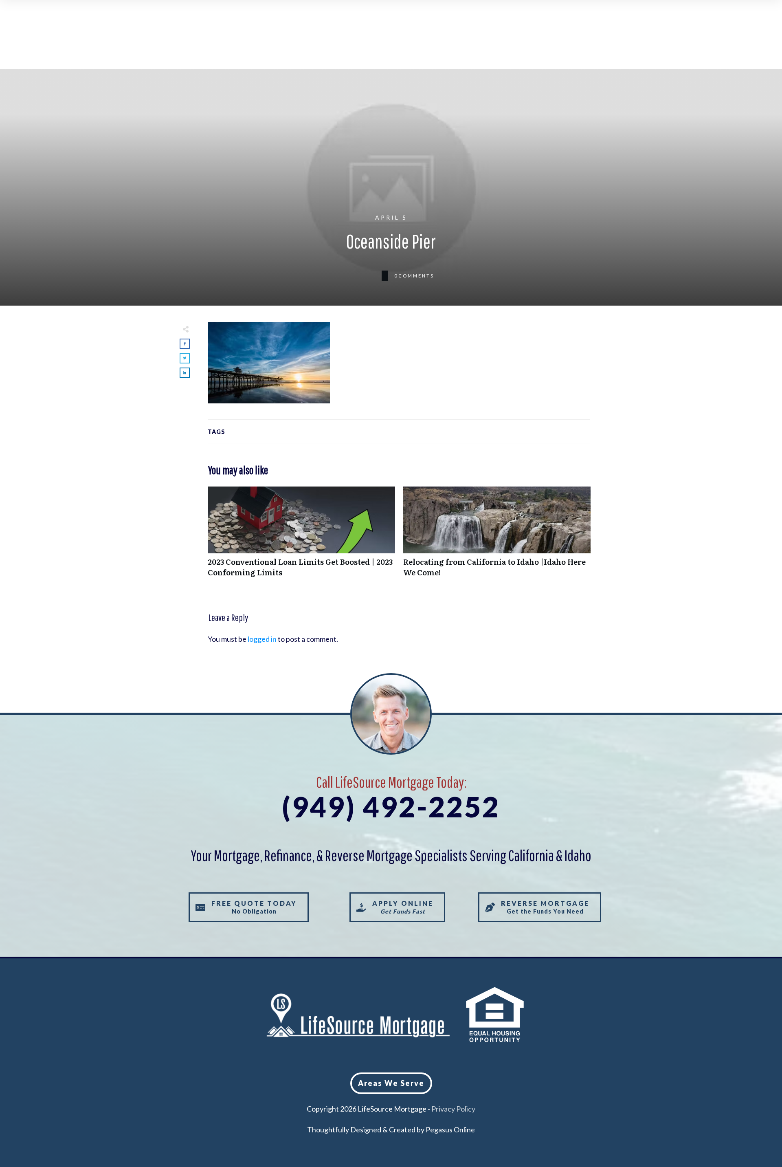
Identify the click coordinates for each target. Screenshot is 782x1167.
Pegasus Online (450, 1129)
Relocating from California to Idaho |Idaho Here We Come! (497, 536)
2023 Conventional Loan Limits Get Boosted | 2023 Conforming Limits (301, 536)
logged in (262, 638)
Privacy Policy (453, 1108)
